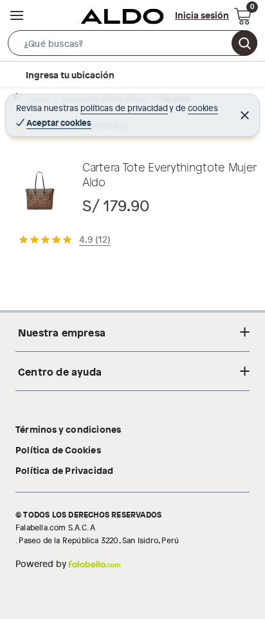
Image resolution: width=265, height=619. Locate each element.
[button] (132, 45)
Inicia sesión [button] (202, 14)
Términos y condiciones (68, 429)
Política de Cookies (58, 449)
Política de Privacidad (64, 470)
